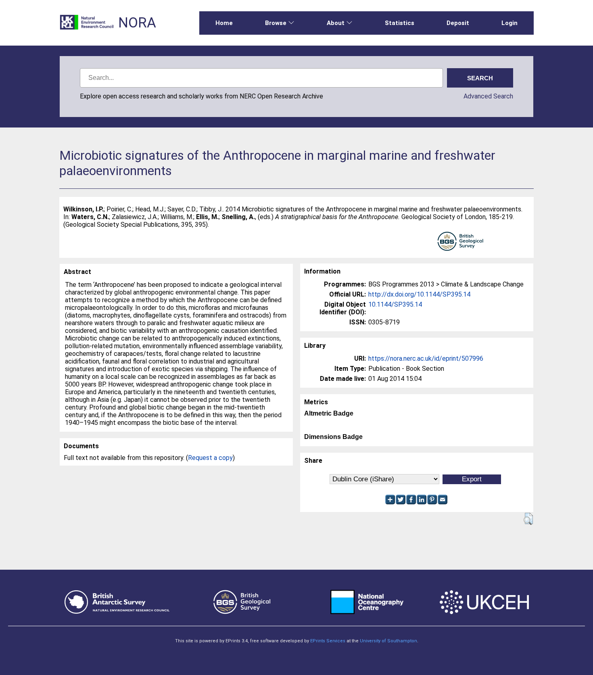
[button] (528, 519)
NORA (137, 23)
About (336, 23)
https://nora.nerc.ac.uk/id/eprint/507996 (425, 358)
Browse (275, 23)
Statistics (399, 23)
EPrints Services (327, 641)
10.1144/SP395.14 (395, 304)
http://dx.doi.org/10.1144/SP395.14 (419, 294)
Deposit (458, 23)
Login (509, 23)
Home (224, 23)
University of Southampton (388, 641)
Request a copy (210, 458)
